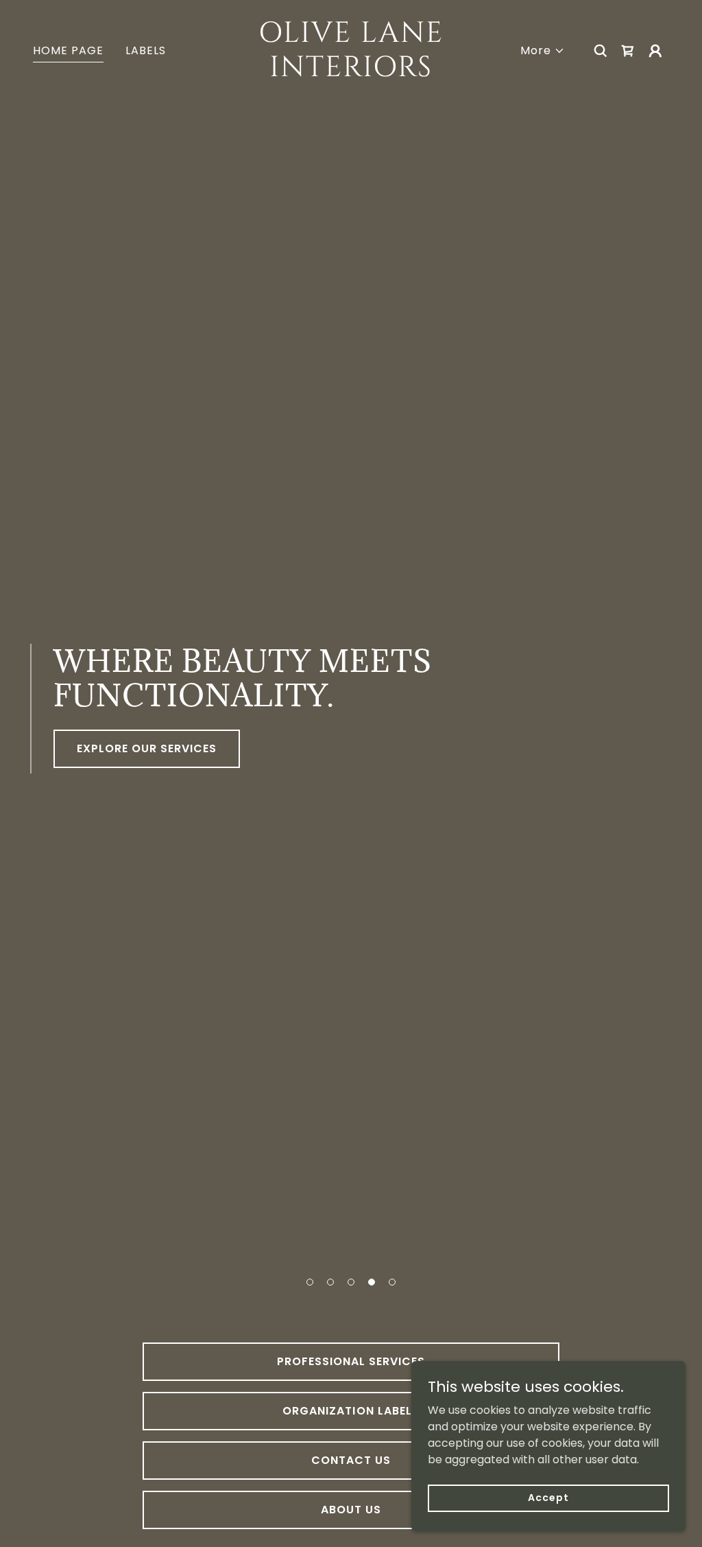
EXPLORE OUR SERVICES (147, 748)
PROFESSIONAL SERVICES (351, 1361)
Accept (548, 1497)
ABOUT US (351, 1509)
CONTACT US (351, 1460)
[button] (309, 1282)
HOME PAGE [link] (68, 50)
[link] (351, 72)
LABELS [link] (145, 50)
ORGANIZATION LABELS (350, 1411)
